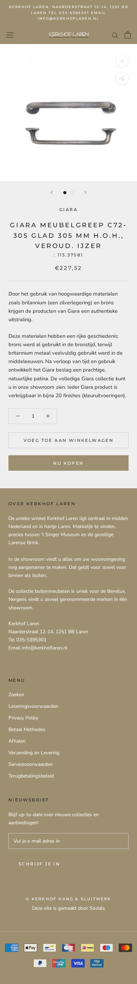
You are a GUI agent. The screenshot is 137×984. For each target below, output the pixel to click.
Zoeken (16, 694)
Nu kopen (68, 463)
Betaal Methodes (26, 729)
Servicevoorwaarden (30, 764)
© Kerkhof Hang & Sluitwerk (68, 898)
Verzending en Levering (33, 752)
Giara (68, 209)
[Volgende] (85, 192)
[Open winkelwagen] (128, 34)
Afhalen (17, 741)
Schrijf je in (39, 863)
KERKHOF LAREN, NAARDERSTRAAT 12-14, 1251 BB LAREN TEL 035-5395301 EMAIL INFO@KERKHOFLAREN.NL (69, 13)
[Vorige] (52, 192)
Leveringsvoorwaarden (33, 706)
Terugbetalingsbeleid (31, 776)
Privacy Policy (23, 718)
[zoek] (115, 35)
